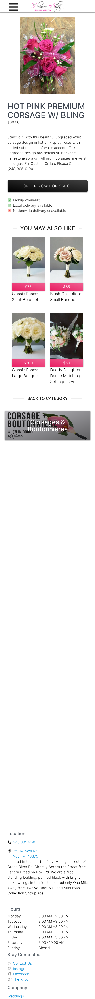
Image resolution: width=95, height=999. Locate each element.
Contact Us (22, 963)
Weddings (16, 996)
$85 (66, 287)
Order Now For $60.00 (47, 186)
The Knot (20, 979)
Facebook (21, 974)
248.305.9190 (24, 842)
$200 (28, 363)
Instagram (21, 968)
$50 (66, 363)
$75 (28, 287)
